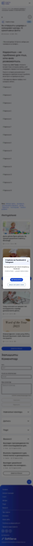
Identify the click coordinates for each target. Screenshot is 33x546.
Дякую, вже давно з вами (16, 284)
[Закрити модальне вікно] (27, 261)
